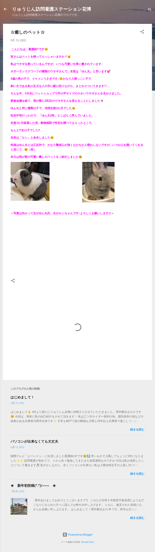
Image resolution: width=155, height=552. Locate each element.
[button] (142, 32)
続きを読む (137, 429)
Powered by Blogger (80, 534)
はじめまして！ (22, 397)
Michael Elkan (87, 542)
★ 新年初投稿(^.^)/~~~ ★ (33, 485)
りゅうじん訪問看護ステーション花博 (51, 9)
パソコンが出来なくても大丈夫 (34, 441)
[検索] (149, 10)
